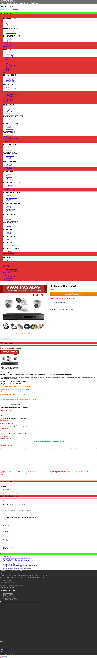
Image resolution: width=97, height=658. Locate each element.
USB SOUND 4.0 (10, 54)
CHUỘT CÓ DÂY (10, 99)
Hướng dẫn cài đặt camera (11, 269)
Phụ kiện (8, 200)
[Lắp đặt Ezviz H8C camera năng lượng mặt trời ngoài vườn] (9, 559)
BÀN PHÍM (5, 91)
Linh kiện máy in (10, 260)
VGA (7, 148)
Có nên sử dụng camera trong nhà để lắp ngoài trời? (14, 568)
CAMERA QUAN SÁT (8, 189)
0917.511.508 (4, 656)
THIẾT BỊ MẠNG (7, 101)
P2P (7, 175)
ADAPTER (8, 165)
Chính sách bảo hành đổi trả (9, 596)
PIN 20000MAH (10, 81)
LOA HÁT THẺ (10, 31)
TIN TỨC (5, 274)
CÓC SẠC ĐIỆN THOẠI (12, 164)
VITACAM (8, 174)
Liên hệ (4, 279)
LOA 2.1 (8, 23)
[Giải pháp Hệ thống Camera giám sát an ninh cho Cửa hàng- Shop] (9, 564)
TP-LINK (8, 109)
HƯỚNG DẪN (6, 266)
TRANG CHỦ (6, 265)
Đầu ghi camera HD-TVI (11, 198)
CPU (7, 60)
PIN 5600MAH (9, 78)
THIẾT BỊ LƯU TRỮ (8, 43)
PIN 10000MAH (10, 80)
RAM (7, 69)
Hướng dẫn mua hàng (10, 267)
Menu (2, 262)
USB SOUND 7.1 (10, 56)
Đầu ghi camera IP (10, 199)
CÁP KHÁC (9, 150)
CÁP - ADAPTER (7, 141)
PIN (4, 72)
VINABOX (8, 127)
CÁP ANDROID (10, 156)
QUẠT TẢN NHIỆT (11, 65)
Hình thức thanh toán (7, 595)
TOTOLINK (9, 108)
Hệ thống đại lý (6, 272)
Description (5, 339)
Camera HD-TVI (10, 195)
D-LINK (8, 113)
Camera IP (8, 196)
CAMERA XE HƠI (10, 185)
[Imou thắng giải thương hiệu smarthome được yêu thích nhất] (7, 556)
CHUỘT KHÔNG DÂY (11, 100)
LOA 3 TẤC (9, 39)
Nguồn (7, 61)
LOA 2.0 (8, 21)
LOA (4, 15)
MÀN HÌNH (6, 70)
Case (7, 63)
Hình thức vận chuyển (8, 594)
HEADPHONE (9, 140)
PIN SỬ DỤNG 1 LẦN (11, 89)
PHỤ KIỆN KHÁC (7, 167)
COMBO (8, 95)
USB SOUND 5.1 (10, 55)
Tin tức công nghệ (10, 278)
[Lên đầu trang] (0, 657)
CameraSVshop (8, 438)
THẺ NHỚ (8, 44)
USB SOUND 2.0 (10, 52)
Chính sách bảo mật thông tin (9, 598)
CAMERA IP (9, 251)
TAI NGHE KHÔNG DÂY (12, 138)
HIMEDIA (8, 126)
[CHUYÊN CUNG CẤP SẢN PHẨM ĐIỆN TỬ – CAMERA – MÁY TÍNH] (6, 6)
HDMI (7, 147)
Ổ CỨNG (8, 64)
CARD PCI (8, 68)
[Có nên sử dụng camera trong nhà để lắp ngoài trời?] (15, 567)
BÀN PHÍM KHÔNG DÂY (12, 94)
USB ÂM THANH (7, 46)
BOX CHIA (9, 66)
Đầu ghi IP (8, 219)
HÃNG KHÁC (9, 129)
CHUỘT (5, 98)
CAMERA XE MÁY (11, 187)
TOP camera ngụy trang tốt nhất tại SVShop (13, 563)
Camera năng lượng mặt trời (12, 245)
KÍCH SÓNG (9, 119)
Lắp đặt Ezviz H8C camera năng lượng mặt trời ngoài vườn (16, 560)
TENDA (8, 110)
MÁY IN (5, 254)
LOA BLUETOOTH (11, 33)
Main (7, 59)
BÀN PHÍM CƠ (10, 96)
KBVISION (9, 179)
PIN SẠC (8, 87)
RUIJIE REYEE (10, 111)
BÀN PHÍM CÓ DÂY (11, 93)
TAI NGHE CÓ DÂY (11, 137)
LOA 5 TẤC (9, 41)
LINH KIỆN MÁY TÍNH (9, 57)
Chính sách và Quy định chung (10, 599)
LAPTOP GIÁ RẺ (7, 188)
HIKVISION (9, 177)
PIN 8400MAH (9, 79)
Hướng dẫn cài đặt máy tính (12, 271)
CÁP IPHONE (9, 157)
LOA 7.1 (8, 25)
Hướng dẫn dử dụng (10, 270)
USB (7, 45)
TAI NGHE (5, 136)
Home (1, 282)
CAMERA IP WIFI (7, 168)
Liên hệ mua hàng (10, 280)
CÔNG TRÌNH (6, 275)
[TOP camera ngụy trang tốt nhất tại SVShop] (9, 561)
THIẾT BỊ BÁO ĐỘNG (8, 253)
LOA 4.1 (8, 24)
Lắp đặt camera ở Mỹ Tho (11, 276)
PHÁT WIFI (9, 120)
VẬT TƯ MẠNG (10, 135)
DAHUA (8, 178)
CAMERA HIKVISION (20, 282)
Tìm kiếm (16, 9)
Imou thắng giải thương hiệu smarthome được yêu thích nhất (16, 558)
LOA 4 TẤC (9, 40)
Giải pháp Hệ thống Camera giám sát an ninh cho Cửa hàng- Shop (18, 565)
